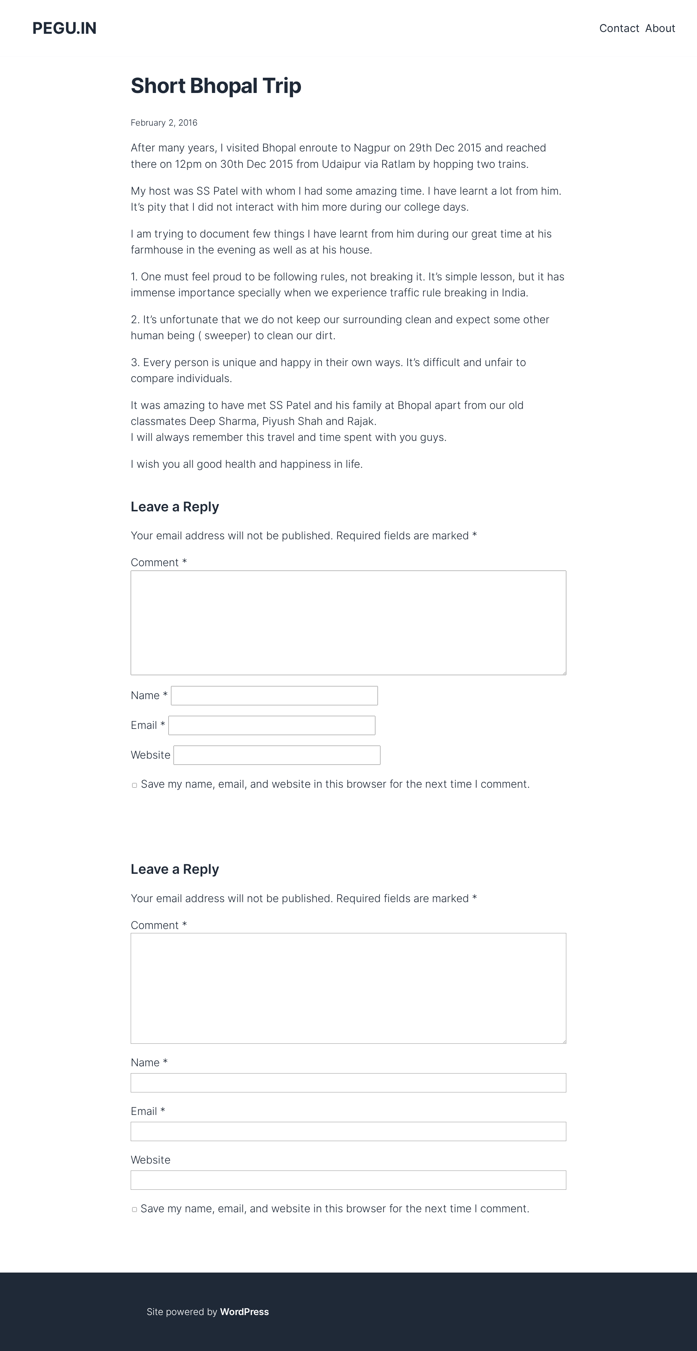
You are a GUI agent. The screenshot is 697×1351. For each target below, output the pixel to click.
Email (148, 724)
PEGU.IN (64, 28)
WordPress (244, 1311)
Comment (159, 562)
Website (151, 755)
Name (149, 695)
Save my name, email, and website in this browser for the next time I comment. (335, 783)
